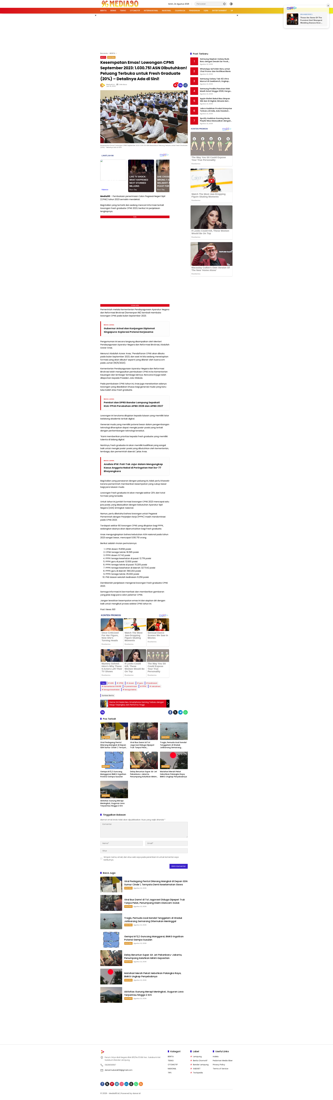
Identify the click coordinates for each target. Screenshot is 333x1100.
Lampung (197, 1056)
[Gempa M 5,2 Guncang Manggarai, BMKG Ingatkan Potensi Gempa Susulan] (114, 760)
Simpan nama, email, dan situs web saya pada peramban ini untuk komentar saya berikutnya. (141, 858)
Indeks (216, 1056)
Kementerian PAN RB (112, 686)
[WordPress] (117, 1084)
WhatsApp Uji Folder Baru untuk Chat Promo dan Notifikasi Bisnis (215, 70)
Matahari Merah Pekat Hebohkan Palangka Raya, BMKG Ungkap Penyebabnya (173, 774)
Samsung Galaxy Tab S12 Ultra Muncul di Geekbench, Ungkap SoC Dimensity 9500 (214, 80)
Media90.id (110, 84)
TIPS (169, 1072)
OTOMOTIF (173, 1064)
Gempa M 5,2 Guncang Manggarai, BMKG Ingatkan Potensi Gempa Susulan (113, 774)
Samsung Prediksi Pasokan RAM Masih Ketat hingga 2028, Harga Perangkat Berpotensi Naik (215, 90)
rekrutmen (156, 686)
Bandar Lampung (201, 1064)
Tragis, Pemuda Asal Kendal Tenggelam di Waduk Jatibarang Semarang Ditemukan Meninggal (173, 745)
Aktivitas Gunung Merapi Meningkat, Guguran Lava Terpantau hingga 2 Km (112, 803)
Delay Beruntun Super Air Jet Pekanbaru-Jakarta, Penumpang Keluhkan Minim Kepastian (143, 774)
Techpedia (198, 1072)
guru (141, 683)
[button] (224, 4)
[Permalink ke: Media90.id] (103, 85)
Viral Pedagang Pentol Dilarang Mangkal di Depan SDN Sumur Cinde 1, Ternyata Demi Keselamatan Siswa (113, 745)
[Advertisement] (166, 32)
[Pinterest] (112, 1084)
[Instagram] (122, 1084)
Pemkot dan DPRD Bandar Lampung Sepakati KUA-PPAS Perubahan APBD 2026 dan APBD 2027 (133, 404)
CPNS (121, 683)
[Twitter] (175, 712)
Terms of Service (220, 1068)
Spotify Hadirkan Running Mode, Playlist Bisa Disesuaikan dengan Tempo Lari (215, 119)
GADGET (196, 1068)
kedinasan (152, 683)
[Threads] (131, 1084)
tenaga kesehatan (112, 689)
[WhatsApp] (185, 712)
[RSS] (141, 1084)
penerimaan (131, 686)
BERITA (103, 57)
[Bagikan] (185, 85)
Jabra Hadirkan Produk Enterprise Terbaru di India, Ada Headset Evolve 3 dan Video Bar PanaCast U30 (216, 109)
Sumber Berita (108, 695)
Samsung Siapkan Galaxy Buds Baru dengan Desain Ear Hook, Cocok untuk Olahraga (214, 60)
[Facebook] (170, 712)
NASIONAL (111, 57)
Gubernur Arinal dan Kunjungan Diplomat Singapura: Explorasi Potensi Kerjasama (129, 330)
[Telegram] (180, 712)
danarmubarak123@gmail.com (118, 1070)
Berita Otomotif (200, 1060)
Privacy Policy (219, 1064)
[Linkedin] (126, 1084)
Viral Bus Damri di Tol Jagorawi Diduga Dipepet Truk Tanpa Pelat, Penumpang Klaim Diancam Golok (143, 745)
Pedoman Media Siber (223, 1060)
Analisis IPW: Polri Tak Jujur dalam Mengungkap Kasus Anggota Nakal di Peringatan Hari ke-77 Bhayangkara (133, 468)
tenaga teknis (130, 689)
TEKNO (171, 1060)
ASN (112, 683)
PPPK (144, 686)
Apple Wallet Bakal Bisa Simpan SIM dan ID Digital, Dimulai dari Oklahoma (215, 99)
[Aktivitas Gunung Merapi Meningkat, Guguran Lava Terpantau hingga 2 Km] (114, 789)
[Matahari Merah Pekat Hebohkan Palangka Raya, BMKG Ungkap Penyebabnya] (174, 760)
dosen (131, 683)
